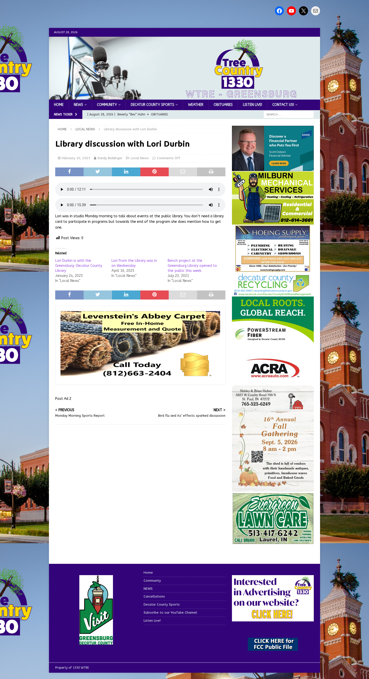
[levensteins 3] (140, 377)
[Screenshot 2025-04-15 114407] (273, 542)
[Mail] (315, 10)
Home (59, 105)
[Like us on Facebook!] (279, 10)
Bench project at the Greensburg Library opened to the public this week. (192, 266)
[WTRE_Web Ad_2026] (273, 340)
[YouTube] (291, 10)
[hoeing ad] (273, 269)
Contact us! (283, 105)
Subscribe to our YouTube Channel (170, 612)
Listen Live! (252, 105)
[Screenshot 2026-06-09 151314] (273, 293)
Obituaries (223, 105)
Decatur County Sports (152, 105)
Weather (195, 105)
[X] (303, 10)
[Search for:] (289, 114)
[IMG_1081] (273, 221)
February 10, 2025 (76, 158)
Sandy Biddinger (109, 158)
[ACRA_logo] (272, 375)
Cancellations (154, 596)
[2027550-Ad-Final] (273, 168)
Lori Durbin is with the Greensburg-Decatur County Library (78, 266)
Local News (140, 158)
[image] (273, 488)
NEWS (78, 105)
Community (107, 105)
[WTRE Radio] (184, 97)
